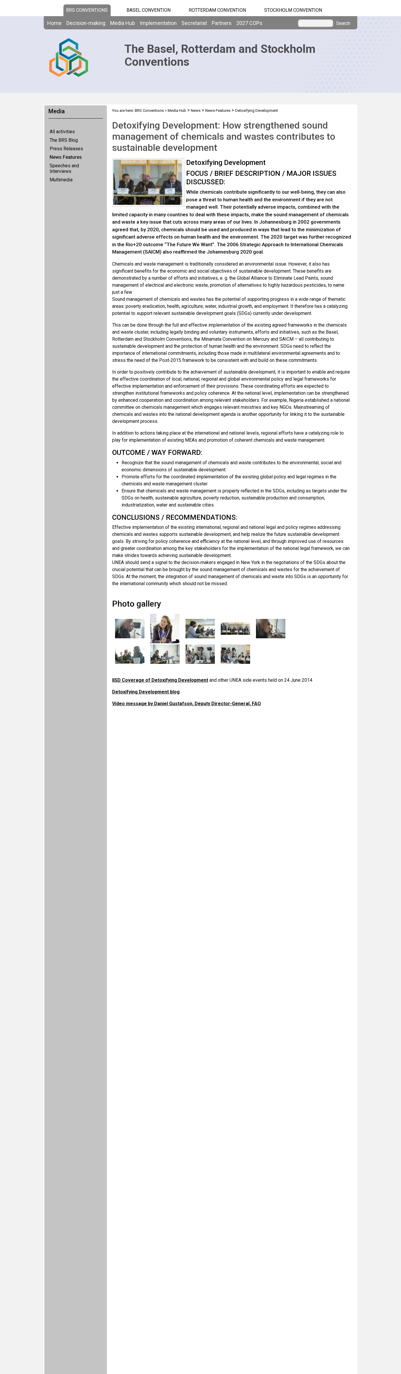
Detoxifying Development (256, 110)
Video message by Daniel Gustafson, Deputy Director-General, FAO (186, 703)
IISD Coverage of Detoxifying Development (160, 680)
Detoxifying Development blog (146, 692)
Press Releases (66, 148)
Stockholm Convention (293, 10)
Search (343, 23)
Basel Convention (149, 10)
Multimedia (61, 180)
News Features (66, 157)
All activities (62, 131)
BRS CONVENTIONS (87, 10)
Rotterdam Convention (217, 10)
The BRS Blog (64, 140)
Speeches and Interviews (64, 168)
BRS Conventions (149, 110)
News (196, 110)
